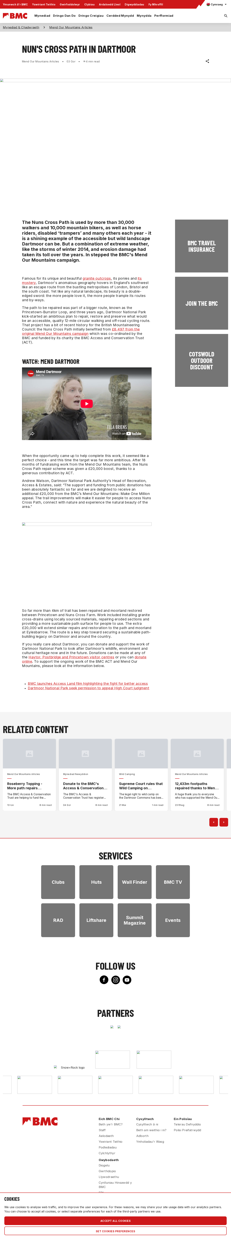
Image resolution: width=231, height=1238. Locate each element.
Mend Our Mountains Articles (70, 27)
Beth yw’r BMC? (111, 1124)
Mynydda (144, 15)
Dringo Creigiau (91, 15)
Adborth (142, 1136)
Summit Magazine (135, 920)
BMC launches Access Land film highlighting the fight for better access (88, 683)
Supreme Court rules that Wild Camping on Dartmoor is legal (141, 786)
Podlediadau (108, 1147)
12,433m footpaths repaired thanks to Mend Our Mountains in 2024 (196, 786)
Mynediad (42, 15)
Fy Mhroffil (156, 4)
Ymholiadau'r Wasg (150, 1141)
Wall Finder (134, 882)
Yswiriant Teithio (43, 4)
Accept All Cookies (115, 1220)
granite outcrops (97, 278)
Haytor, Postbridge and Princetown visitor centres (71, 657)
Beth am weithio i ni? (151, 1130)
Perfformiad (163, 15)
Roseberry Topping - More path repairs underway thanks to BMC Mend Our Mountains (28, 786)
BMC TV (173, 882)
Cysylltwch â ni (147, 1124)
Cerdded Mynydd (120, 15)
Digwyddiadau (134, 4)
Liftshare (96, 920)
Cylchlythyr (107, 1153)
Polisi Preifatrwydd (187, 1130)
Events (173, 920)
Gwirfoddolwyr (70, 4)
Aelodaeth (106, 1136)
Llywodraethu (109, 1177)
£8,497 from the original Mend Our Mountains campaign (81, 331)
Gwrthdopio (107, 1171)
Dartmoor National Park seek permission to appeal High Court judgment (88, 688)
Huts (96, 882)
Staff (102, 1130)
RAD (58, 920)
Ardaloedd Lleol (109, 4)
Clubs (58, 882)
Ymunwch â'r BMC (15, 4)
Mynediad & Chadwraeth (21, 27)
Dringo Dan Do (64, 15)
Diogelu (104, 1165)
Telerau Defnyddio (187, 1124)
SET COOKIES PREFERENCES (115, 1231)
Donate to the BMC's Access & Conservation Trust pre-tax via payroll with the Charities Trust (83, 786)
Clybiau (89, 4)
